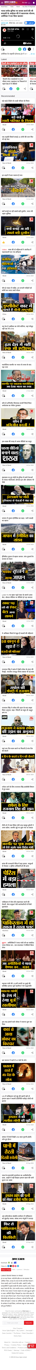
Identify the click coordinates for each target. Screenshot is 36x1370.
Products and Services (25, 1347)
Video (12, 6)
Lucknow (19, 1269)
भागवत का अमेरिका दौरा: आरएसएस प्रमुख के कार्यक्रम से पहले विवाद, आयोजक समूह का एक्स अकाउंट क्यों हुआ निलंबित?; (18, 1303)
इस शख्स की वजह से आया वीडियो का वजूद (17, 441)
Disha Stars (18, 1336)
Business (5, 930)
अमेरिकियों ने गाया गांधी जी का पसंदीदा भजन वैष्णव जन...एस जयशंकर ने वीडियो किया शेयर (18, 945)
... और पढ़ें (31, 54)
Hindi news (25, 1311)
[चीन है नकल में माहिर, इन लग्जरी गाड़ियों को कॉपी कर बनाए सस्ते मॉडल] (13, 319)
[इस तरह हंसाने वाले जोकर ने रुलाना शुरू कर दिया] (13, 1052)
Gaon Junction (7, 1333)
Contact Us (26, 1345)
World (18, 6)
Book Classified (27, 1333)
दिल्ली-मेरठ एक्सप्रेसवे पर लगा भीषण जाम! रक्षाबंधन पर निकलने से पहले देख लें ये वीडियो (14, 81)
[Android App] (9, 1262)
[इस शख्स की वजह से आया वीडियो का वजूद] (13, 470)
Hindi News (4, 6)
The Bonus (16, 1333)
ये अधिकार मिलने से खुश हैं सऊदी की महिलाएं (17, 633)
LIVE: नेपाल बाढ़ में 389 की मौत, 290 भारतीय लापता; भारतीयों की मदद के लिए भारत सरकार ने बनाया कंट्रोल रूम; (17, 1288)
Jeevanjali (29, 1330)
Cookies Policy (16, 1345)
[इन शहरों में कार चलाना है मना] (13, 203)
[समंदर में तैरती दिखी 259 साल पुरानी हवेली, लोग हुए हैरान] (13, 1168)
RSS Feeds (8, 1350)
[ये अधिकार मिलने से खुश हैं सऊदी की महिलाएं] (13, 661)
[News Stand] (15, 1262)
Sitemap (16, 1350)
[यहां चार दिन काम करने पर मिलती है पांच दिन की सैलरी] (13, 779)
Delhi (13, 1269)
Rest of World (6, 163)
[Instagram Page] (16, 1266)
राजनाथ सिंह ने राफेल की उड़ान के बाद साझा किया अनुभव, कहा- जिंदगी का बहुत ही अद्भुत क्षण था (17, 710)
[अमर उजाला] (11, 1)
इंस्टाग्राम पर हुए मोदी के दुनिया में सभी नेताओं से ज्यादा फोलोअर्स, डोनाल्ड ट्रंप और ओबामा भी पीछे (18, 479)
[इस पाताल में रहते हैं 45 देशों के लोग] (13, 1088)
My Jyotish (20, 1330)
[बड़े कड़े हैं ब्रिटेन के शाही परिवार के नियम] (13, 129)
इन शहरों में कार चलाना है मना (12, 175)
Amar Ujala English (8, 1330)
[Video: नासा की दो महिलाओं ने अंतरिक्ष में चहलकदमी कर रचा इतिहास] (13, 280)
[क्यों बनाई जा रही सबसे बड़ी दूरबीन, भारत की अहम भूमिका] (13, 242)
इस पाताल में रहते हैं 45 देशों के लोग (14, 1060)
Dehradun (26, 1269)
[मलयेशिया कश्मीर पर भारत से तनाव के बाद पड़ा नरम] (13, 395)
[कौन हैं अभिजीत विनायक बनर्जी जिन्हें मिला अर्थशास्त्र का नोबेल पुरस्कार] (13, 434)
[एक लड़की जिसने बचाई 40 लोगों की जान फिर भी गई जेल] (13, 167)
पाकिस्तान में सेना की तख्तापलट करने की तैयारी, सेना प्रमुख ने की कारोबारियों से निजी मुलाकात (17, 904)
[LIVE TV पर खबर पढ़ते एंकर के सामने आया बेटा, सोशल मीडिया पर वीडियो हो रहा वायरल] (13, 625)
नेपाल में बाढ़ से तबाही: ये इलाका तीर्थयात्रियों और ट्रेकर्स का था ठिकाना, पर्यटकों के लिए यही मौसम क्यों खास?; (18, 1298)
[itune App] (12, 1262)
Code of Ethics (25, 1350)
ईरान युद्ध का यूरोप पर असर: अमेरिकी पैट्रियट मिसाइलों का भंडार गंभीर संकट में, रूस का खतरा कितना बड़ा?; (18, 1293)
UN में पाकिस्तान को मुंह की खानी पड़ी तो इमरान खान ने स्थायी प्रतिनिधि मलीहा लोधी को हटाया (17, 1098)
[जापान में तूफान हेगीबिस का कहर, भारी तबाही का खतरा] (13, 549)
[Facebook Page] (8, 1266)
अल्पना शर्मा (4, 23)
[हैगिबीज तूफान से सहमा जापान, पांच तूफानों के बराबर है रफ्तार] (13, 587)
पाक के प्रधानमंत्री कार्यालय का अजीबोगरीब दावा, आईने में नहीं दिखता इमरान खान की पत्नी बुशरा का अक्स (18, 1177)
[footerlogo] (18, 1259)
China (4, 314)
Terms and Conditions (9, 1347)
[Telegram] (18, 1266)
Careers (27, 1342)
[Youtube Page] (13, 1266)
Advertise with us (17, 1342)
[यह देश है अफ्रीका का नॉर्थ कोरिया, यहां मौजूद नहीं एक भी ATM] (13, 357)
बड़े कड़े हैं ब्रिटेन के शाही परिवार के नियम (15, 101)
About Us (7, 1342)
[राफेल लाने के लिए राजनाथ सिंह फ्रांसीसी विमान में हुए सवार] (13, 817)
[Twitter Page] (11, 1266)
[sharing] (33, 49)
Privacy (6, 1345)
